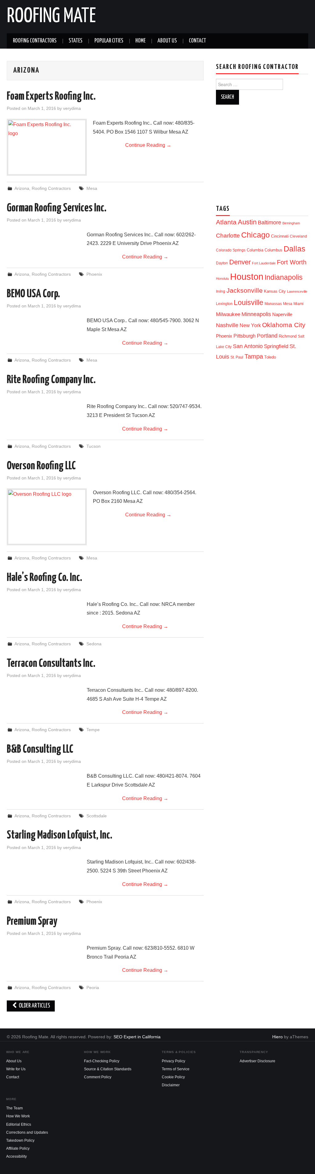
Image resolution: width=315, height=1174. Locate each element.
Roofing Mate (51, 16)
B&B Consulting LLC (40, 749)
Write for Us (16, 1069)
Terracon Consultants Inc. (51, 663)
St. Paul (236, 357)
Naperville (282, 314)
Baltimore (269, 222)
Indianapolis (284, 277)
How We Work (18, 1116)
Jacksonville (244, 290)
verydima (72, 108)
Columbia (255, 250)
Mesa (91, 188)
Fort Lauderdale (264, 263)
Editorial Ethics (18, 1124)
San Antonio (248, 346)
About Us (167, 41)
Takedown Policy (20, 1140)
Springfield (276, 346)
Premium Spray (32, 921)
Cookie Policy (173, 1077)
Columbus (273, 250)
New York (250, 325)
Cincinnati (280, 236)
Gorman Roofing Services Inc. (56, 208)
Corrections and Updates (27, 1132)
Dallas (294, 248)
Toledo (270, 357)
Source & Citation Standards (107, 1069)
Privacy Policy (173, 1061)
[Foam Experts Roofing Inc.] (46, 137)
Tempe (93, 729)
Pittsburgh (244, 336)
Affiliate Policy (18, 1148)
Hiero (277, 1036)
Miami (298, 304)
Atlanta (226, 222)
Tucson (93, 446)
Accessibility (16, 1156)
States (75, 41)
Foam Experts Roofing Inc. (51, 96)
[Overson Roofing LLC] (46, 501)
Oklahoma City (283, 324)
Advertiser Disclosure (257, 1061)
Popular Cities (108, 41)
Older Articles (34, 1006)
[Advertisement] (265, 152)
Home (140, 41)
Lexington (224, 304)
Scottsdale (96, 815)
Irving (220, 291)
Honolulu (222, 278)
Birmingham (291, 223)
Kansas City (275, 291)
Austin (247, 222)
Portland (267, 335)
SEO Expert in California (137, 1036)
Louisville (248, 303)
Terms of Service (175, 1069)
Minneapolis (256, 314)
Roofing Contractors (35, 41)
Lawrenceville (297, 291)
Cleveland (298, 236)
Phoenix (94, 274)
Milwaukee (228, 314)
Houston (246, 276)
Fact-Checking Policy (101, 1061)
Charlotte (228, 235)
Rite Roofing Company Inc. (51, 380)
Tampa (254, 356)
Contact (197, 41)
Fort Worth (291, 262)
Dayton (222, 263)
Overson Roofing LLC (41, 466)
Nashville (227, 325)
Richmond (288, 336)
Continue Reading (148, 145)
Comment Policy (97, 1077)
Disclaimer (171, 1085)
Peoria (92, 987)
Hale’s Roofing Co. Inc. (44, 577)
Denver (240, 262)
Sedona (94, 643)
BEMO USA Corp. (33, 294)
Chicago (255, 235)
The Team (14, 1108)
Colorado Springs (230, 250)
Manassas (273, 304)
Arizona (21, 188)
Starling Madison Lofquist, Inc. (59, 835)
